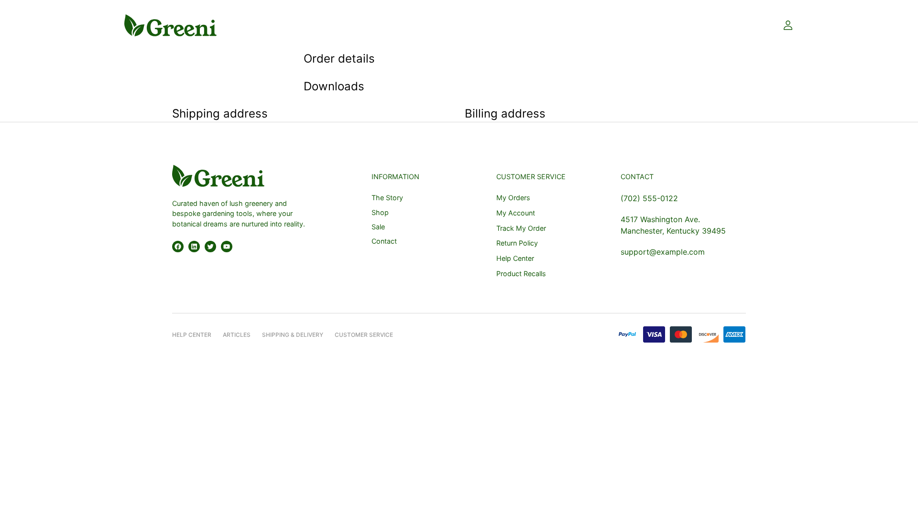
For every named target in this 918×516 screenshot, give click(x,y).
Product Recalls (521, 273)
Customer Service (364, 334)
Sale (378, 227)
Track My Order (521, 228)
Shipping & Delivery (292, 334)
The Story (387, 198)
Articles (237, 334)
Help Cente (190, 334)
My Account (515, 213)
